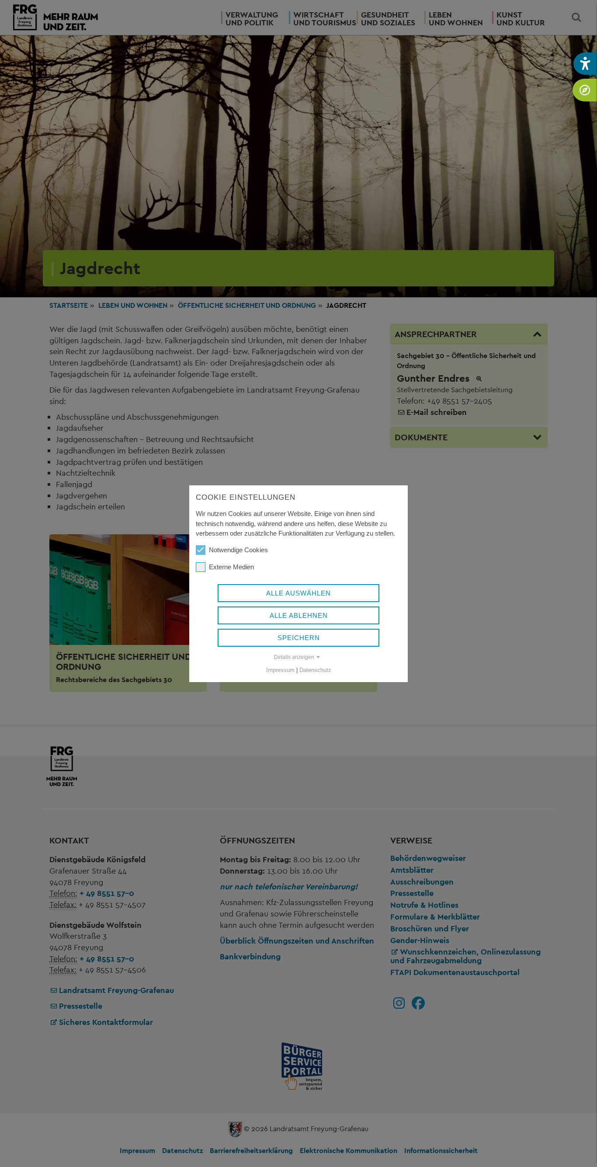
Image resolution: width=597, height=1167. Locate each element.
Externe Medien (231, 567)
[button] (585, 63)
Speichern (299, 637)
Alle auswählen (298, 593)
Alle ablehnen (299, 615)
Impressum (280, 670)
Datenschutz (315, 670)
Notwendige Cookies (238, 550)
